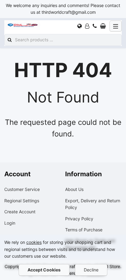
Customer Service (22, 189)
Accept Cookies (44, 269)
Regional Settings (21, 200)
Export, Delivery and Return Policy (92, 204)
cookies (34, 242)
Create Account (19, 211)
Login (9, 223)
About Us (74, 189)
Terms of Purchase (83, 229)
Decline (91, 269)
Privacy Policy (79, 218)
